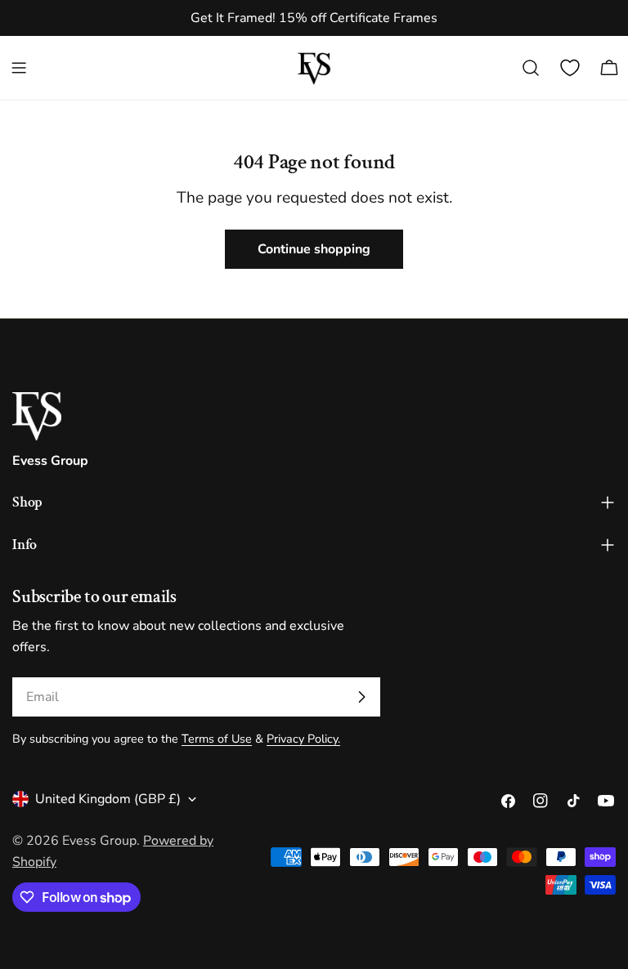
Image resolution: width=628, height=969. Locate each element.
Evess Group (99, 841)
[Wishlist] (570, 68)
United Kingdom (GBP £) (108, 799)
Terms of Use (217, 738)
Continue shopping (314, 249)
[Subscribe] (361, 697)
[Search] (530, 67)
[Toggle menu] (18, 67)
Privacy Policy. (303, 738)
